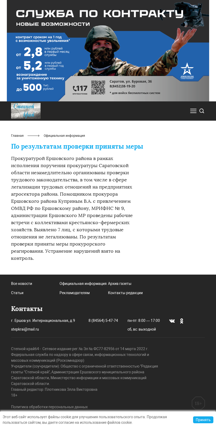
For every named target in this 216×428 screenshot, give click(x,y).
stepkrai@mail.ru (25, 329)
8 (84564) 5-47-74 (103, 320)
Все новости (21, 283)
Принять (203, 420)
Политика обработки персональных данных (49, 407)
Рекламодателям (75, 293)
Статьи (17, 293)
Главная (17, 136)
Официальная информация (83, 283)
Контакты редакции (125, 293)
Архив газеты (119, 283)
